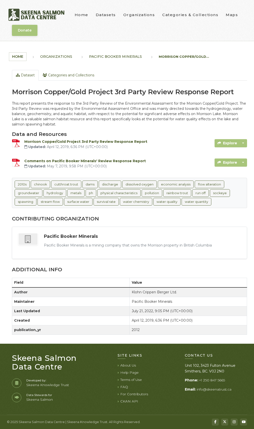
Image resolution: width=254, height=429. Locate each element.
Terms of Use (131, 380)
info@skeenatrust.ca (214, 389)
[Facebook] (215, 422)
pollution (152, 193)
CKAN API (129, 401)
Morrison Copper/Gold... (184, 57)
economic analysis (175, 184)
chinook (40, 184)
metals (75, 193)
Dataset (27, 75)
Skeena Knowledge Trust (47, 385)
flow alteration (209, 184)
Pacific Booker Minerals (115, 56)
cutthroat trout (66, 184)
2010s (22, 184)
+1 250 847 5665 (212, 380)
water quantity (196, 202)
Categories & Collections (190, 14)
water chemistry (136, 202)
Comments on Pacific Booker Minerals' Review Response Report (85, 161)
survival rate (106, 202)
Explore (230, 143)
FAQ (124, 387)
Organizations (139, 14)
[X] (224, 422)
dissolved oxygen (140, 184)
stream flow (50, 202)
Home (81, 14)
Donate (25, 30)
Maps (232, 14)
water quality (167, 202)
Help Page (129, 372)
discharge (110, 184)
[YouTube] (243, 422)
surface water (78, 202)
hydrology (55, 193)
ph (91, 193)
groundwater (28, 193)
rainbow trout (177, 193)
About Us (128, 365)
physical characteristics (118, 193)
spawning (25, 202)
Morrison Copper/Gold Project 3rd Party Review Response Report (85, 141)
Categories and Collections (70, 75)
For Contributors (134, 394)
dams (90, 184)
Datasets (106, 14)
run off (200, 193)
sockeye (220, 193)
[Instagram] (234, 422)
